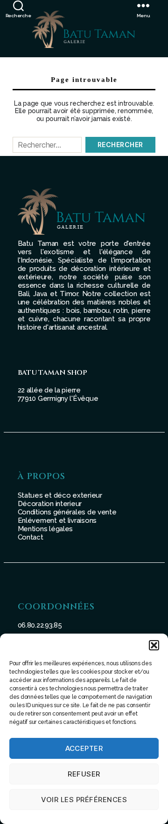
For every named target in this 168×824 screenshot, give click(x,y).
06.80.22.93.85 (40, 625)
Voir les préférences (84, 799)
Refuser (84, 774)
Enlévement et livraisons (57, 520)
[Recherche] (18, 5)
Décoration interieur (50, 504)
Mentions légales (45, 529)
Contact (30, 537)
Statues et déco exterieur (60, 495)
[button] (154, 645)
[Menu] (152, 5)
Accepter (84, 748)
